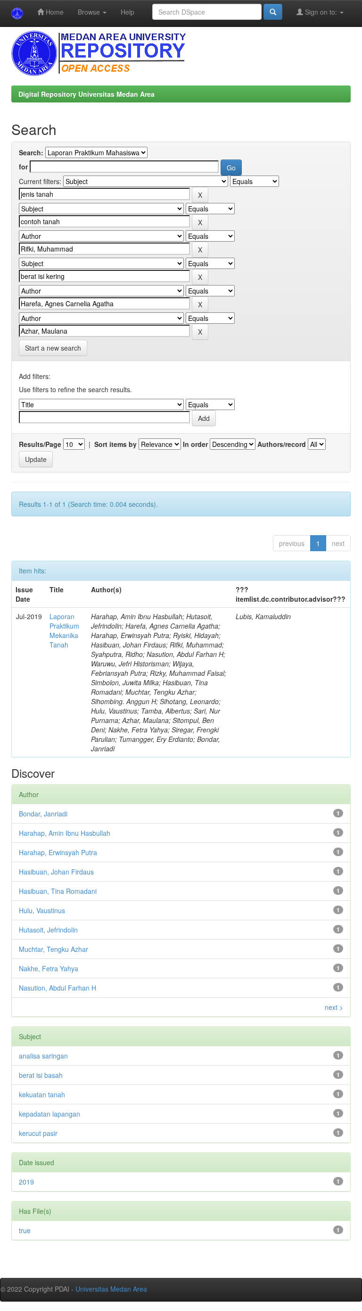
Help (127, 12)
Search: (31, 152)
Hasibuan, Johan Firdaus (56, 871)
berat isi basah (41, 1075)
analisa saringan (43, 1055)
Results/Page (40, 444)
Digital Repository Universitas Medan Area (86, 94)
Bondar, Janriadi (43, 813)
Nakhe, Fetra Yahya (48, 968)
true (25, 1230)
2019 (26, 1181)
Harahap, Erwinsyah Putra (58, 852)
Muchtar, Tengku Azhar (53, 949)
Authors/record (281, 444)
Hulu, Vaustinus (42, 910)
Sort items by (115, 444)
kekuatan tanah (42, 1094)
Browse (90, 12)
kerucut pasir (38, 1133)
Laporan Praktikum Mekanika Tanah (64, 630)
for (23, 166)
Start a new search (53, 348)
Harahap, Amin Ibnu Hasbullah (64, 833)
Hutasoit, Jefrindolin (48, 929)
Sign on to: (321, 12)
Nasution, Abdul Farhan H (57, 987)
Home (54, 12)
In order (195, 444)
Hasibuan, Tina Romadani (58, 891)
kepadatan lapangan (49, 1113)
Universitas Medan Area (111, 1289)
